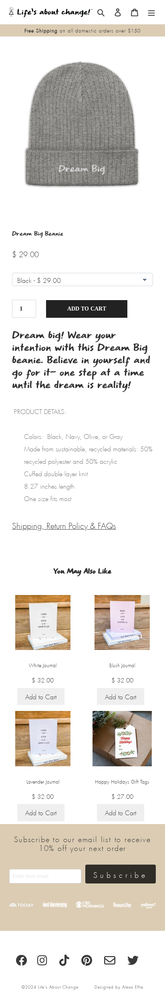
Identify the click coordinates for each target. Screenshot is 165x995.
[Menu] (151, 12)
